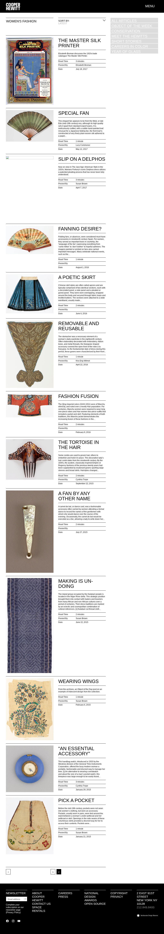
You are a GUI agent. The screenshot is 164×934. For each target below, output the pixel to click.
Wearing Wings (78, 681)
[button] (151, 6)
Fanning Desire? (80, 228)
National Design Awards (91, 897)
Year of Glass (126, 51)
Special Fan (73, 113)
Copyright (119, 893)
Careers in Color (129, 46)
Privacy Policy (13, 912)
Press (63, 896)
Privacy (117, 896)
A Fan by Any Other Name (74, 496)
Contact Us (41, 903)
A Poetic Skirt (76, 277)
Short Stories (126, 41)
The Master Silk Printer (79, 43)
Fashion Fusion (78, 396)
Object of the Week (131, 26)
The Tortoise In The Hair (78, 445)
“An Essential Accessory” (76, 751)
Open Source (95, 903)
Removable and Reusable (78, 326)
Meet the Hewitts (129, 36)
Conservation (125, 31)
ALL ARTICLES (124, 21)
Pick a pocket (76, 800)
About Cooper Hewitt (38, 897)
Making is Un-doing (75, 583)
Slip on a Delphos (81, 159)
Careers (65, 893)
